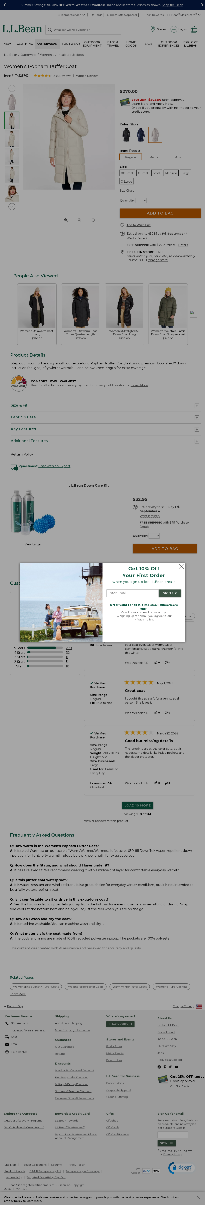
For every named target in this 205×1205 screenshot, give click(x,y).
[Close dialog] (180, 566)
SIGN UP (170, 593)
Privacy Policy (143, 619)
